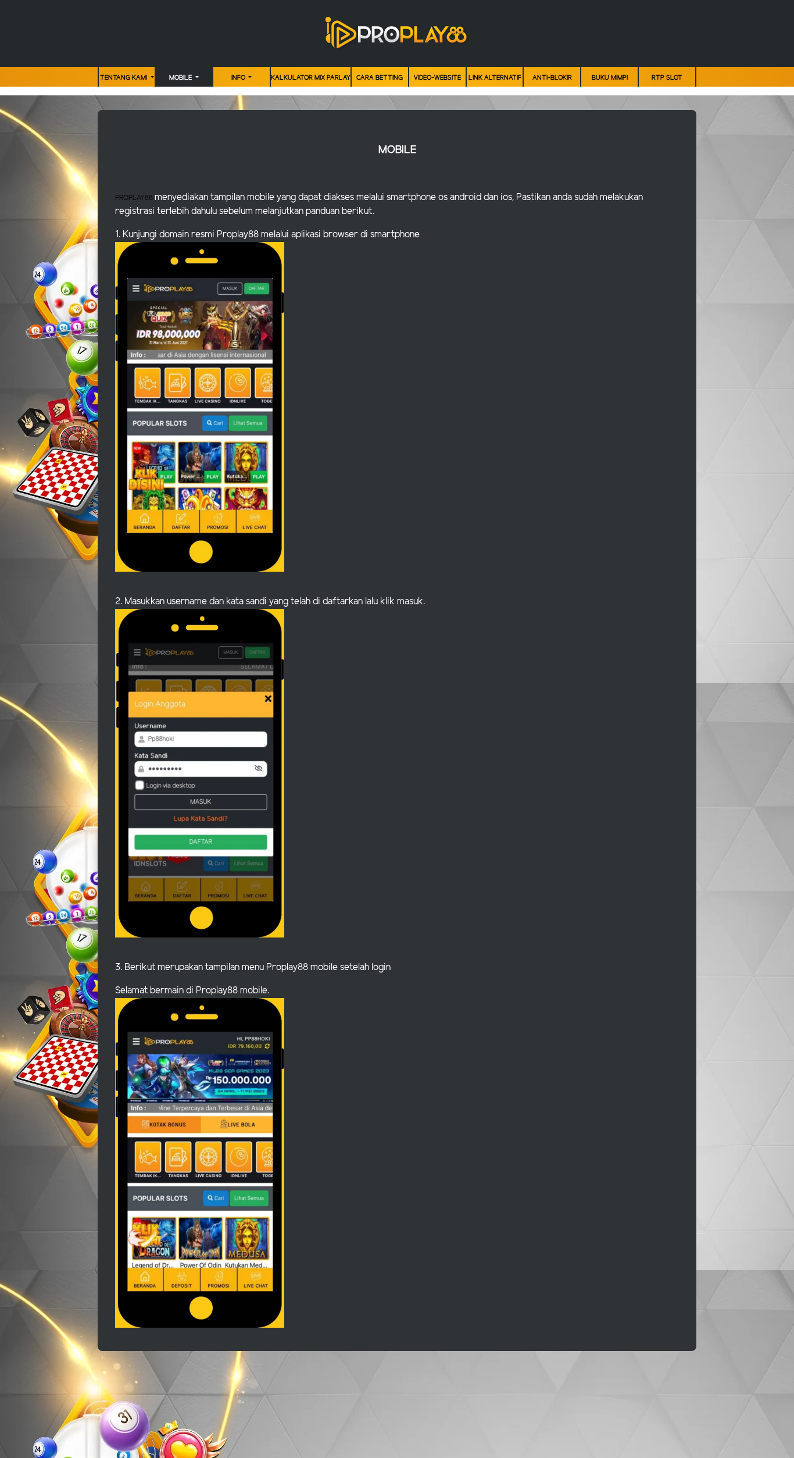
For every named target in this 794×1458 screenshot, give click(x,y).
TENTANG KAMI (124, 78)
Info (239, 78)
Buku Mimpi (610, 78)
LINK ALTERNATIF (494, 78)
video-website (437, 78)
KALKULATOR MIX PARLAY (310, 78)
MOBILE (181, 78)
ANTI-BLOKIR (552, 78)
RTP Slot (667, 78)
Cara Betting (379, 78)
